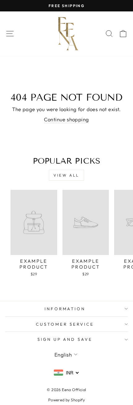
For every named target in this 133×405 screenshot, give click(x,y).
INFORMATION (65, 308)
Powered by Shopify (66, 399)
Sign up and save (65, 339)
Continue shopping (66, 119)
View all (66, 175)
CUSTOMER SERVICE (65, 324)
